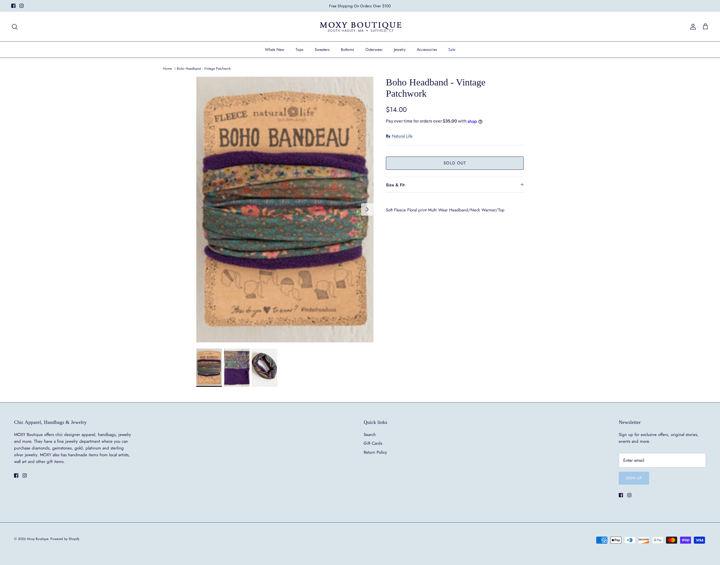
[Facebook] (13, 6)
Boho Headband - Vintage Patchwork (204, 68)
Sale (451, 49)
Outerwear (374, 49)
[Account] (691, 26)
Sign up (634, 478)
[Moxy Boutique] (360, 26)
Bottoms (347, 49)
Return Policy (375, 452)
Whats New (274, 49)
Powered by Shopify (64, 538)
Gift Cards (373, 443)
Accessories (427, 49)
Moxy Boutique (37, 538)
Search (370, 434)
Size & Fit (395, 185)
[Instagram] (21, 6)
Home (167, 68)
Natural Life (402, 136)
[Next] (367, 209)
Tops (299, 49)
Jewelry (400, 49)
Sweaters (322, 49)
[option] (285, 209)
